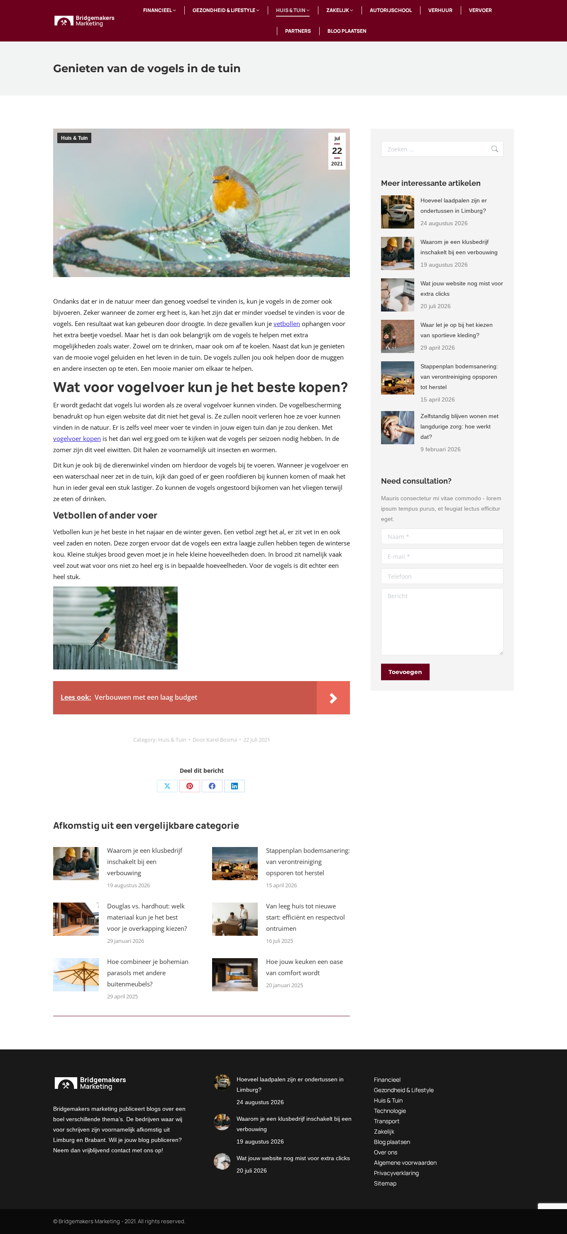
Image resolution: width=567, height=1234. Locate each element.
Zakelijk (384, 1131)
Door (215, 739)
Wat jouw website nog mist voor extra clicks (461, 288)
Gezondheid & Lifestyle (404, 1090)
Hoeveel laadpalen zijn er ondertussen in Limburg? (453, 205)
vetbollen (287, 323)
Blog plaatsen (392, 1142)
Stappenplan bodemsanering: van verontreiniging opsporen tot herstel (308, 861)
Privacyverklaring (396, 1173)
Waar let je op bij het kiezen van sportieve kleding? (456, 329)
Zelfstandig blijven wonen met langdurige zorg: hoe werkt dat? (459, 426)
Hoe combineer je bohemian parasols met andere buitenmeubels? (147, 972)
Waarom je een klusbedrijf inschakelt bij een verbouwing (144, 861)
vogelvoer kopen (77, 438)
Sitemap (385, 1183)
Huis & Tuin (74, 138)
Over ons (385, 1152)
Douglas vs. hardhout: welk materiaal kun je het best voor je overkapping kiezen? (147, 917)
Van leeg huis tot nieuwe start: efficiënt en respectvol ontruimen (305, 917)
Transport (387, 1121)
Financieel (387, 1079)
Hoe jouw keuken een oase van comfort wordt (304, 967)
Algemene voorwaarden (405, 1162)
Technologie (390, 1111)
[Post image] (76, 863)
